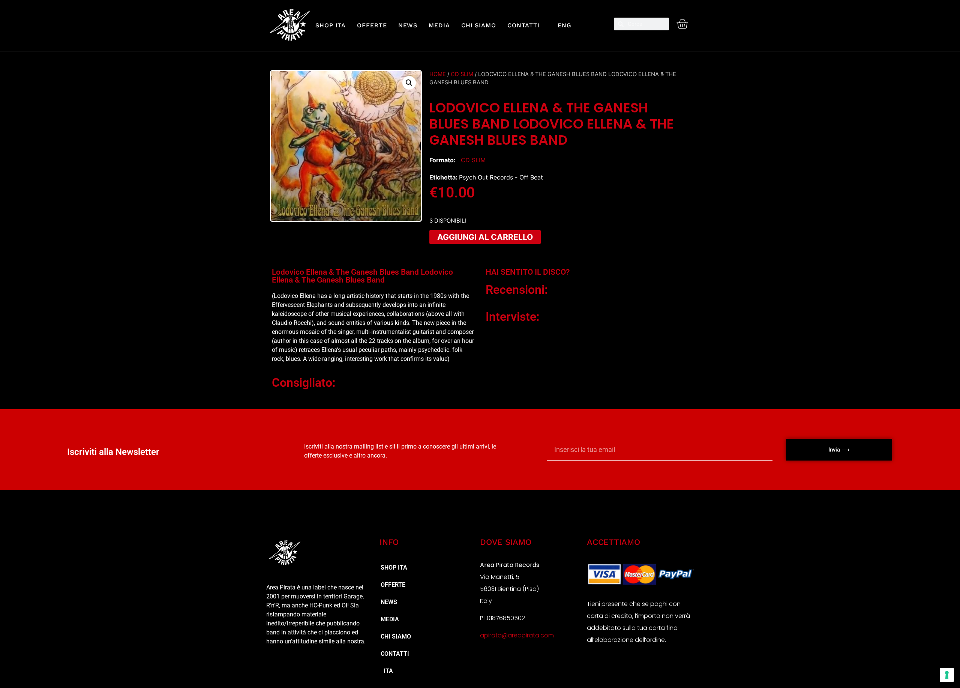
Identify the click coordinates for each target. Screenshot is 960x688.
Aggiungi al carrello (485, 237)
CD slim (462, 74)
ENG (561, 25)
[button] (409, 83)
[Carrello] (682, 24)
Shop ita (330, 25)
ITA (387, 671)
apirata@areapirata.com (517, 635)
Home (437, 74)
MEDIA (439, 25)
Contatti (523, 25)
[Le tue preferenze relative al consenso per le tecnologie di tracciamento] (947, 675)
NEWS (408, 25)
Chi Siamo (478, 25)
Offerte (372, 25)
